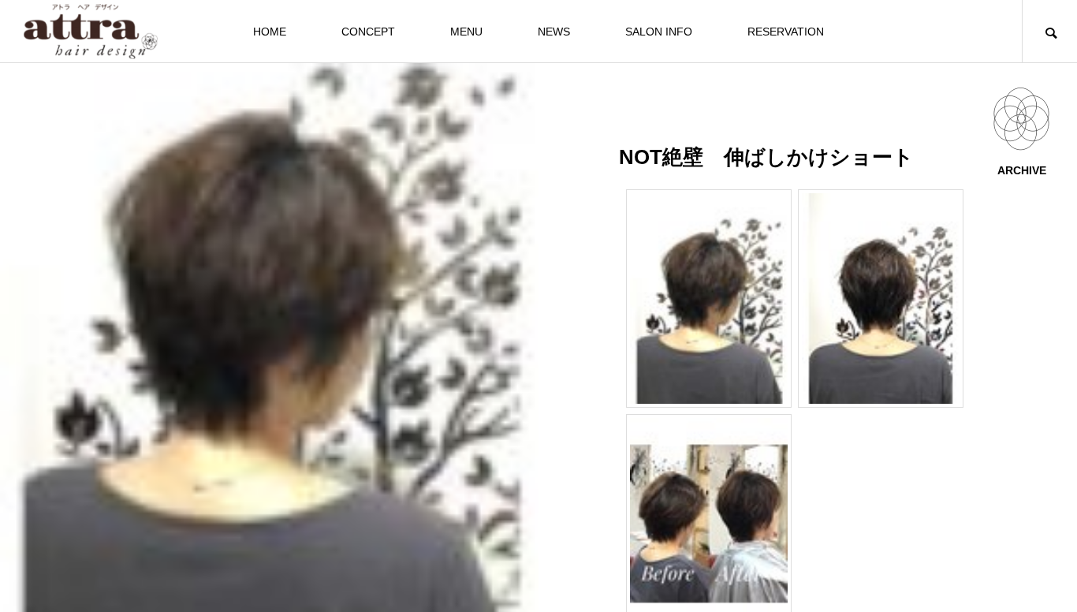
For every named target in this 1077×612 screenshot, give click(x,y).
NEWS (554, 31)
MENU (466, 31)
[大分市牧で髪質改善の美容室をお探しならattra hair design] (91, 31)
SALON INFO (658, 31)
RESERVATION (785, 31)
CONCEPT (368, 31)
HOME (269, 31)
